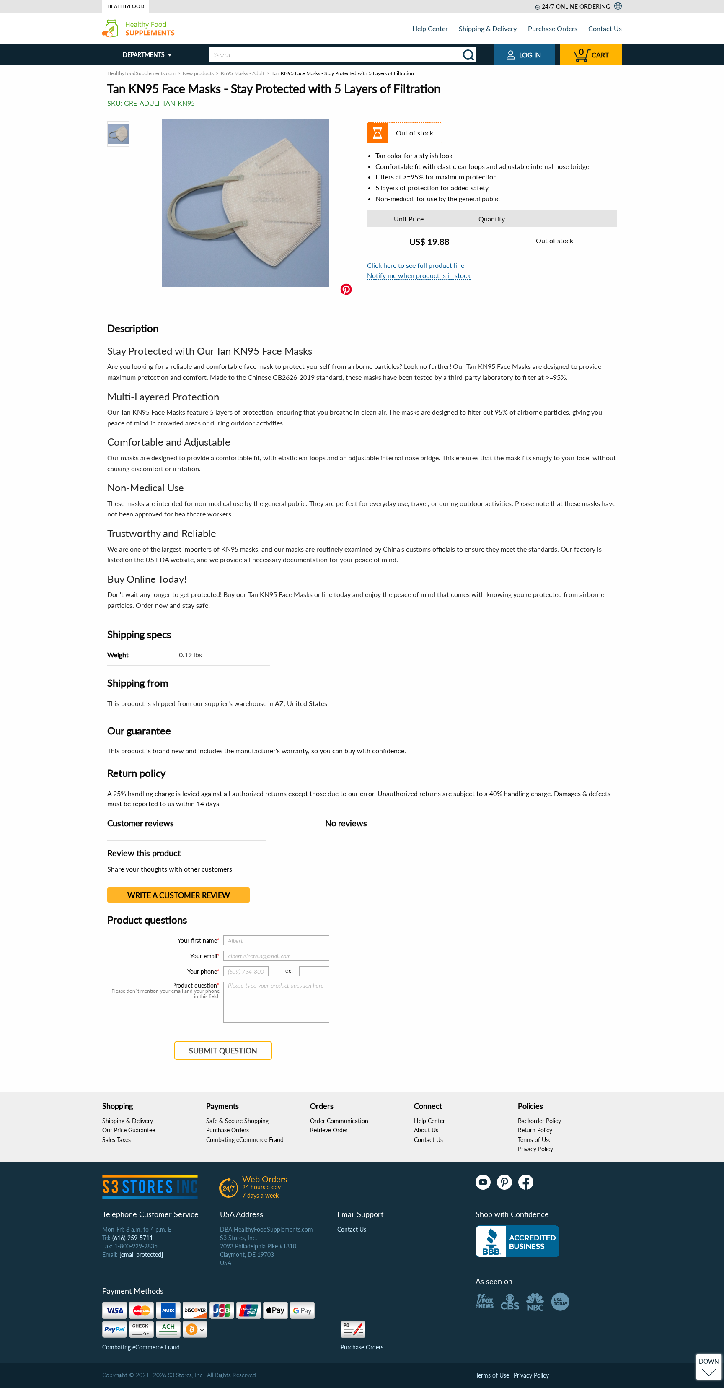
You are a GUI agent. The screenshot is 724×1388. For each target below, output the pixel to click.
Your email (203, 956)
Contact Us (605, 28)
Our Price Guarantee (128, 1130)
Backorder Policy (539, 1120)
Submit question (223, 1050)
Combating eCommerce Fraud (245, 1139)
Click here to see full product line (415, 265)
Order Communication (339, 1120)
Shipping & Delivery (488, 28)
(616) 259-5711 (132, 1237)
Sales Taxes (116, 1139)
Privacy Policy (535, 1148)
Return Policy (535, 1130)
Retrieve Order (329, 1130)
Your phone (202, 971)
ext (289, 970)
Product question (194, 985)
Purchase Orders (552, 28)
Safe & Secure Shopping (237, 1120)
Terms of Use (534, 1139)
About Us (426, 1130)
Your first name (197, 940)
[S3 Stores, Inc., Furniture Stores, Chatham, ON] (517, 1241)
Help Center (430, 28)
